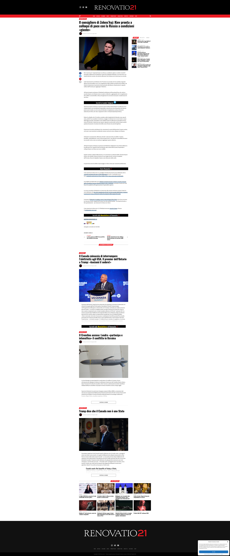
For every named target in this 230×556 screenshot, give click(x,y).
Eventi (108, 16)
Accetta (213, 551)
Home (94, 16)
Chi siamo (103, 16)
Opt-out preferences (207, 554)
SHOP (136, 16)
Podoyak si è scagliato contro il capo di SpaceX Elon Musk (103, 199)
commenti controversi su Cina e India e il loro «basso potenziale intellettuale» (104, 176)
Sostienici (132, 16)
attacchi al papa (113, 208)
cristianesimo (88, 210)
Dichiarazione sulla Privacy (215, 554)
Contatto (126, 16)
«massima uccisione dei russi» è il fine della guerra (95, 174)
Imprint (222, 554)
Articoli (98, 16)
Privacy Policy (113, 16)
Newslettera (120, 16)
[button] (227, 541)
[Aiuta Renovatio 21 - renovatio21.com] (106, 168)
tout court (94, 210)
